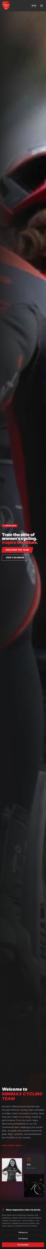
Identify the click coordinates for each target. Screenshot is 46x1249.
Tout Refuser (23, 1239)
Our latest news (12, 1145)
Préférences (23, 1232)
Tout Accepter (23, 1245)
